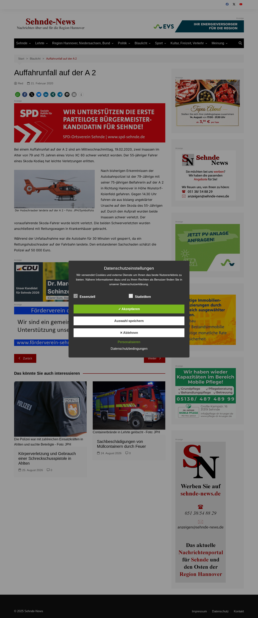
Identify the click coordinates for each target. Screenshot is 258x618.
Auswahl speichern (129, 320)
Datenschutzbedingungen (129, 348)
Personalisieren (129, 342)
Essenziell (87, 296)
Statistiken (143, 296)
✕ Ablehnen (129, 332)
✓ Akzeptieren (129, 309)
